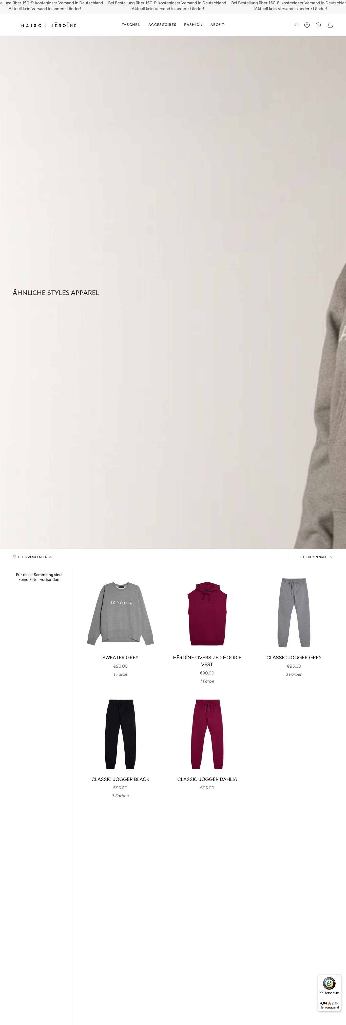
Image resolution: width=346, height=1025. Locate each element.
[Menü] (338, 977)
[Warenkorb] (330, 25)
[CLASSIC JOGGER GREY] (294, 612)
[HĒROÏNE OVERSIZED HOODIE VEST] (207, 612)
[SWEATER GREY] (120, 612)
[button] (131, 25)
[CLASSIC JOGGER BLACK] (120, 734)
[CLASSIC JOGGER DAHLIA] (207, 734)
